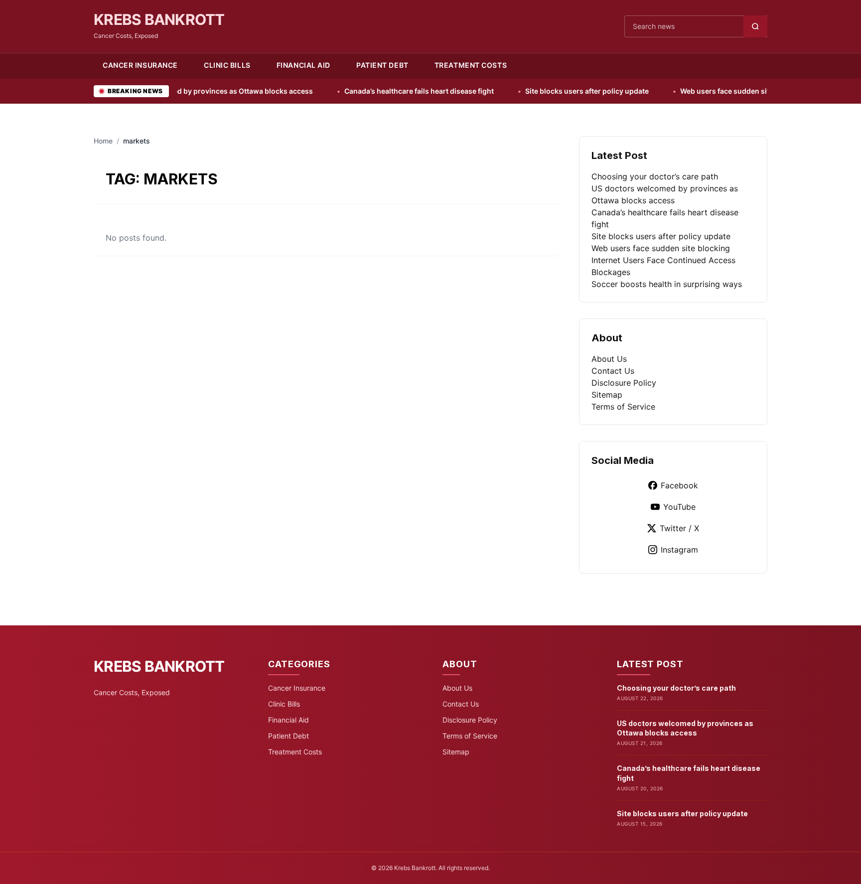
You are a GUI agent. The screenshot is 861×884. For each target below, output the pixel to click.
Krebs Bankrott (159, 19)
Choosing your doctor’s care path (654, 176)
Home (103, 141)
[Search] (755, 26)
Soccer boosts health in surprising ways (666, 284)
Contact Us (612, 371)
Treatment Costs (470, 65)
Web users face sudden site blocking (702, 91)
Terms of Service (623, 407)
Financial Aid (303, 65)
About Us (609, 359)
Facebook (679, 485)
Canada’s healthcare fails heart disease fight (378, 91)
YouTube (679, 507)
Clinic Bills (227, 65)
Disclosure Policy (623, 383)
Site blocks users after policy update (546, 91)
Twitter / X (679, 528)
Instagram (679, 550)
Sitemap (606, 395)
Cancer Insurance (140, 65)
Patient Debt (382, 65)
